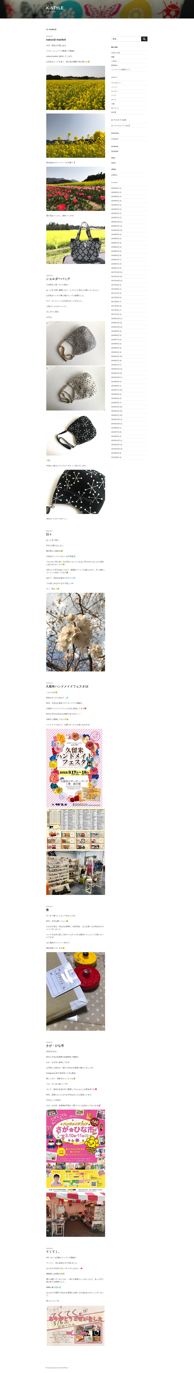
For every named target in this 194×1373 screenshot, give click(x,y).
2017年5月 (115, 302)
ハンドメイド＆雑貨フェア (120, 69)
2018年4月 (115, 255)
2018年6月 (115, 247)
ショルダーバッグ (58, 278)
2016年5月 (115, 348)
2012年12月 (115, 440)
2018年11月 (115, 226)
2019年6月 (115, 196)
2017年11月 (115, 276)
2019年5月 (115, 201)
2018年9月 (115, 234)
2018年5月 (115, 251)
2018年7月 (115, 243)
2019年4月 (115, 205)
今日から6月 (115, 53)
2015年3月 (115, 407)
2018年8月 (115, 238)
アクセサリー (116, 83)
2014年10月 (115, 424)
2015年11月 (115, 373)
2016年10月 (115, 327)
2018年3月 (115, 259)
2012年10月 (115, 449)
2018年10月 (115, 230)
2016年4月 (115, 352)
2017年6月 (115, 297)
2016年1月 (115, 365)
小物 (112, 104)
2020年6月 (115, 188)
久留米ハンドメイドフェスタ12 (67, 686)
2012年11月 (115, 444)
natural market (56, 39)
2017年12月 (115, 272)
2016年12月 (115, 318)
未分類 (113, 112)
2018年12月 (115, 222)
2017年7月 (115, 293)
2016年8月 (115, 335)
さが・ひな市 (55, 1045)
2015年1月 (115, 415)
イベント (114, 87)
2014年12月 (115, 419)
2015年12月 (115, 369)
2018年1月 (115, 268)
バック (113, 95)
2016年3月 (115, 356)
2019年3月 (115, 209)
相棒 (112, 57)
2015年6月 (115, 394)
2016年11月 (115, 323)
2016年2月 (115, 360)
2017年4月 (115, 306)
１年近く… (115, 61)
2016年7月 (115, 339)
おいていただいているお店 (120, 125)
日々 (49, 534)
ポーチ (113, 100)
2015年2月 (115, 411)
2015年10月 (115, 377)
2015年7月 (115, 390)
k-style (55, 8)
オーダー (114, 91)
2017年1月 (115, 314)
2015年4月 (115, 403)
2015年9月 (115, 382)
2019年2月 (115, 213)
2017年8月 (115, 289)
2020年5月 (115, 192)
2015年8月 (115, 386)
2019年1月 (115, 217)
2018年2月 (115, 264)
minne (113, 162)
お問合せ (114, 175)
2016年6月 (115, 344)
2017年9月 (115, 285)
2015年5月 (115, 398)
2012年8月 (115, 457)
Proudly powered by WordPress (57, 1368)
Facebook (114, 151)
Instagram (114, 139)
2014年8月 (115, 428)
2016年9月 (115, 331)
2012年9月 (115, 453)
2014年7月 (115, 432)
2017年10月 (115, 281)
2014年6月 (115, 436)
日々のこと (115, 108)
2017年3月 (115, 310)
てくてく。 (53, 1251)
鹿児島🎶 (114, 65)
